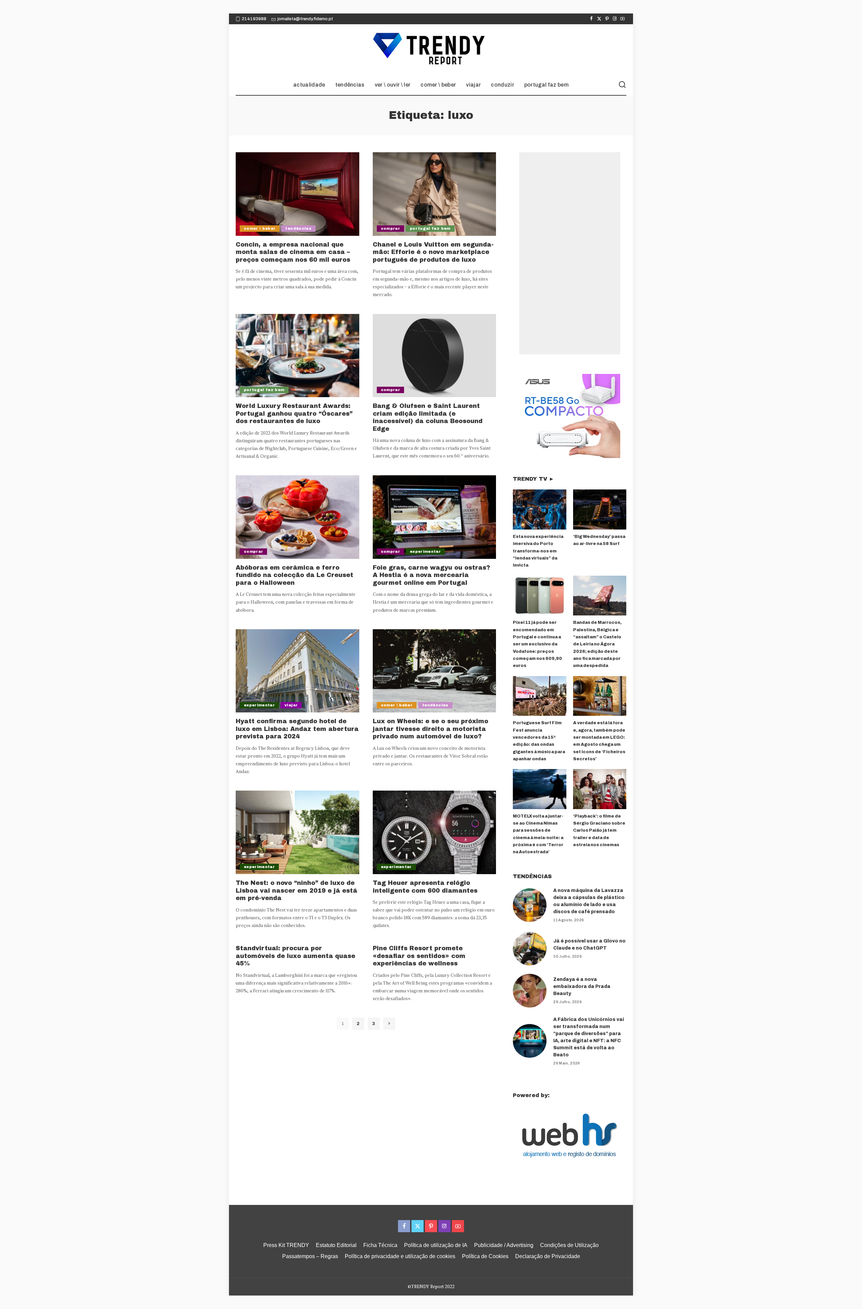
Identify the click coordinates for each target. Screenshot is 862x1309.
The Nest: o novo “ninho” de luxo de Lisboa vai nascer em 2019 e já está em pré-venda (296, 890)
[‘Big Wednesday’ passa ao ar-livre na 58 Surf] (599, 509)
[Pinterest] (607, 18)
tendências (298, 228)
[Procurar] (622, 85)
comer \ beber (259, 228)
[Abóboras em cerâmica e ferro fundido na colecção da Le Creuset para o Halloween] (297, 517)
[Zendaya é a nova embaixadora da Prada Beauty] (529, 991)
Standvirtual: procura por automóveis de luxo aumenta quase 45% (295, 956)
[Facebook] (591, 18)
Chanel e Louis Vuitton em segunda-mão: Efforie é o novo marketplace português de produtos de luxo (433, 252)
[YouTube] (622, 18)
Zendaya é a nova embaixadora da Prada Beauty (581, 986)
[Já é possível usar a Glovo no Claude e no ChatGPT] (529, 948)
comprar (390, 228)
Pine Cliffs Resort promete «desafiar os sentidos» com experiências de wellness (419, 956)
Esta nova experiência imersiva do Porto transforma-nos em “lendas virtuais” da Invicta (538, 551)
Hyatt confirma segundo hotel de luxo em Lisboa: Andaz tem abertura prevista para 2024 (297, 729)
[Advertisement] (569, 253)
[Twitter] (599, 18)
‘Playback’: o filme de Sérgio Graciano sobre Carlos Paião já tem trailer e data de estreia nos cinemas (599, 830)
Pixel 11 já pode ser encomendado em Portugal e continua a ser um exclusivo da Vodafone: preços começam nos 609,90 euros (537, 644)
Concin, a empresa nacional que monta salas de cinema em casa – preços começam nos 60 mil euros (293, 252)
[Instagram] (615, 18)
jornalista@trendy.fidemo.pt (305, 19)
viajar (291, 705)
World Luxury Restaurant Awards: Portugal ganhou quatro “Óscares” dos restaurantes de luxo (294, 413)
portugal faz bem (430, 228)
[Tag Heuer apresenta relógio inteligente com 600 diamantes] (434, 832)
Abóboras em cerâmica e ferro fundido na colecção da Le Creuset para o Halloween (294, 575)
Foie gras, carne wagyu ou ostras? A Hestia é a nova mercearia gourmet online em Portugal (431, 575)
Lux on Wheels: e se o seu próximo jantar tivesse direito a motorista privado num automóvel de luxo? (430, 729)
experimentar (425, 551)
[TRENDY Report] (431, 49)
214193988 (254, 19)
